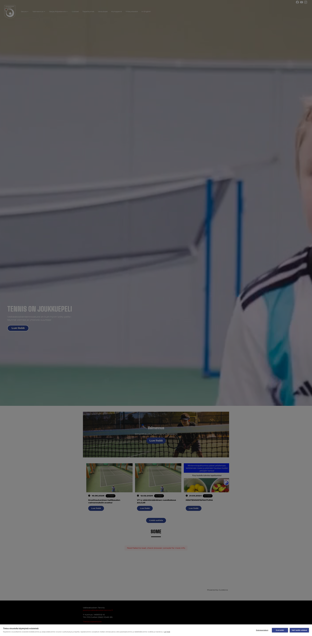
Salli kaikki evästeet (299, 630)
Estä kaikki (280, 630)
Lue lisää (167, 632)
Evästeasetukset (262, 630)
